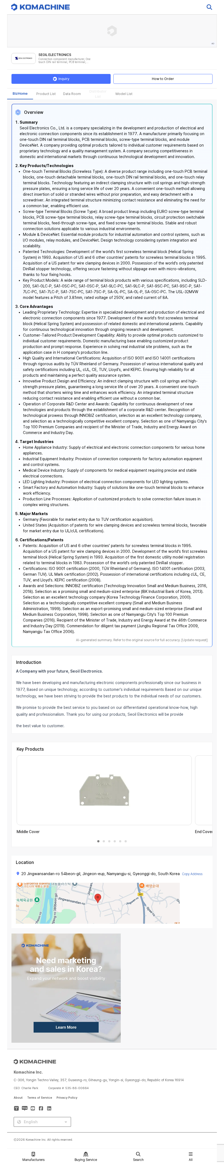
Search (138, 1160)
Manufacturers (33, 1160)
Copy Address (192, 874)
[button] (209, 1118)
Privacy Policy (67, 1097)
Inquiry (63, 79)
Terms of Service (39, 1097)
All (191, 1160)
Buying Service (86, 1160)
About (18, 1097)
